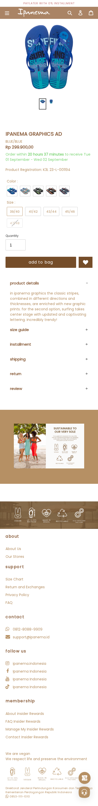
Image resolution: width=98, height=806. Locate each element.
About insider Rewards (25, 713)
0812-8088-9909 (27, 629)
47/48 (15, 223)
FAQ (9, 602)
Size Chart (14, 579)
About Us (13, 548)
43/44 (51, 211)
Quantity (12, 236)
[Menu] (7, 13)
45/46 (70, 211)
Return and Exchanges (25, 587)
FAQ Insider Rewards (23, 721)
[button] (85, 262)
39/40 (15, 211)
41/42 (33, 211)
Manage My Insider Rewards (30, 729)
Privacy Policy (17, 594)
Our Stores (15, 556)
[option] (49, 3)
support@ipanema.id (31, 637)
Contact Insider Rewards (27, 737)
